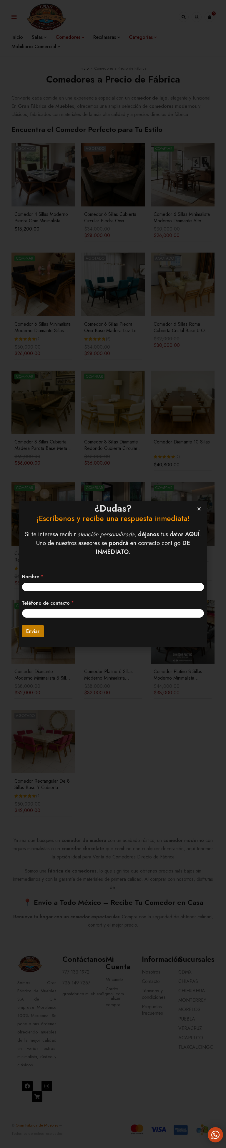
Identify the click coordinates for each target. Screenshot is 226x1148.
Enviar (32, 631)
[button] (199, 509)
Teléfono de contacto (48, 603)
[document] (113, 574)
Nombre (33, 576)
